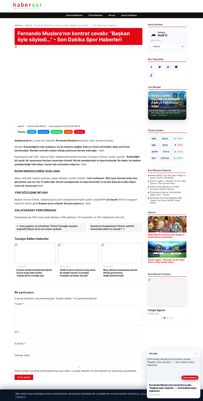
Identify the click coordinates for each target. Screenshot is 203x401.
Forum (112, 15)
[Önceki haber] (175, 95)
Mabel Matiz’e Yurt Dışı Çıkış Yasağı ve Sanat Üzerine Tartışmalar (167, 176)
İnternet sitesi (22, 355)
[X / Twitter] (159, 67)
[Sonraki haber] (181, 95)
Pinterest (79, 132)
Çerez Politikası (129, 15)
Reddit (68, 132)
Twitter (32, 132)
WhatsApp (56, 132)
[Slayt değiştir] (162, 318)
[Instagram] (168, 67)
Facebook (43, 132)
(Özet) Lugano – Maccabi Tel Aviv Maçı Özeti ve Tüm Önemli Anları (168, 182)
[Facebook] (151, 67)
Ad (17, 331)
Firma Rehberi (96, 15)
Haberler (19, 25)
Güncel (28, 25)
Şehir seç (156, 40)
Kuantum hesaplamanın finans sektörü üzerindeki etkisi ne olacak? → (112, 227)
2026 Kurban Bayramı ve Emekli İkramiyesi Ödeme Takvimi (164, 187)
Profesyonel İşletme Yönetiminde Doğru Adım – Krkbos (165, 193)
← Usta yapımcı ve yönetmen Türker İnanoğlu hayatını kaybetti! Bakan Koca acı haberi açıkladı (47, 227)
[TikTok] (151, 75)
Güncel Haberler (74, 15)
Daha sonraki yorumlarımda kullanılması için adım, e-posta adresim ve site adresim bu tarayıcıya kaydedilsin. (76, 370)
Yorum (19, 303)
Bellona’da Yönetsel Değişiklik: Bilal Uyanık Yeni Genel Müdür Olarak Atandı (166, 200)
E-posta (20, 343)
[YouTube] (176, 67)
